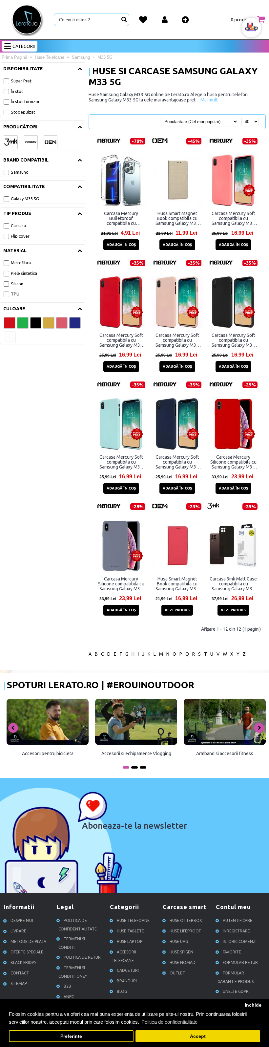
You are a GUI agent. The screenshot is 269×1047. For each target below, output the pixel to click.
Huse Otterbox (186, 921)
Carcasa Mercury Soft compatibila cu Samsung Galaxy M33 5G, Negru (233, 340)
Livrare (18, 931)
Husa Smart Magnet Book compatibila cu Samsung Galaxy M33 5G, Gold (177, 218)
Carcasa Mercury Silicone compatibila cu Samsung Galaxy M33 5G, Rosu (233, 461)
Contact (19, 973)
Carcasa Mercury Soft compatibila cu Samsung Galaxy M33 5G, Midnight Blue (177, 461)
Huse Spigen (181, 952)
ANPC (69, 997)
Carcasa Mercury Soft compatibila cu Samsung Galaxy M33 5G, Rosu (121, 340)
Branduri (127, 981)
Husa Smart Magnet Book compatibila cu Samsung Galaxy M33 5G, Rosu (177, 583)
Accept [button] (198, 1036)
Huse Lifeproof (185, 931)
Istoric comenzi (240, 942)
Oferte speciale (26, 952)
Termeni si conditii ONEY (72, 972)
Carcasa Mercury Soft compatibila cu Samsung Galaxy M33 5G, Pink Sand (177, 340)
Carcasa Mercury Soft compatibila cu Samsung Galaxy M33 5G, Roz (233, 218)
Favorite (232, 952)
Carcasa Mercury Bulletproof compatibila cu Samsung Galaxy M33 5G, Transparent (121, 218)
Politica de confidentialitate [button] (169, 1022)
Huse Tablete (130, 931)
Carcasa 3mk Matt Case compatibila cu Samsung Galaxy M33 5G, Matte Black (233, 583)
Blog (122, 992)
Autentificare (237, 921)
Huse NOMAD (183, 963)
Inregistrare (236, 931)
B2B (67, 986)
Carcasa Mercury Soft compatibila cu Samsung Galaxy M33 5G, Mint (121, 461)
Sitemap (18, 984)
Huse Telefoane (133, 921)
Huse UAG (179, 942)
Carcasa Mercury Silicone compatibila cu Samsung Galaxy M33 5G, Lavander (121, 583)
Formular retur (240, 963)
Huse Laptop (129, 942)
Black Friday (23, 963)
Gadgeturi (128, 971)
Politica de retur (82, 957)
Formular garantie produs (235, 977)
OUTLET (177, 973)
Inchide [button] (253, 1005)
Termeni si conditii (71, 943)
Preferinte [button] (71, 1036)
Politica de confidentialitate (77, 925)
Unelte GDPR (236, 992)
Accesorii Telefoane (124, 956)
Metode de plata (28, 942)
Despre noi (21, 921)
